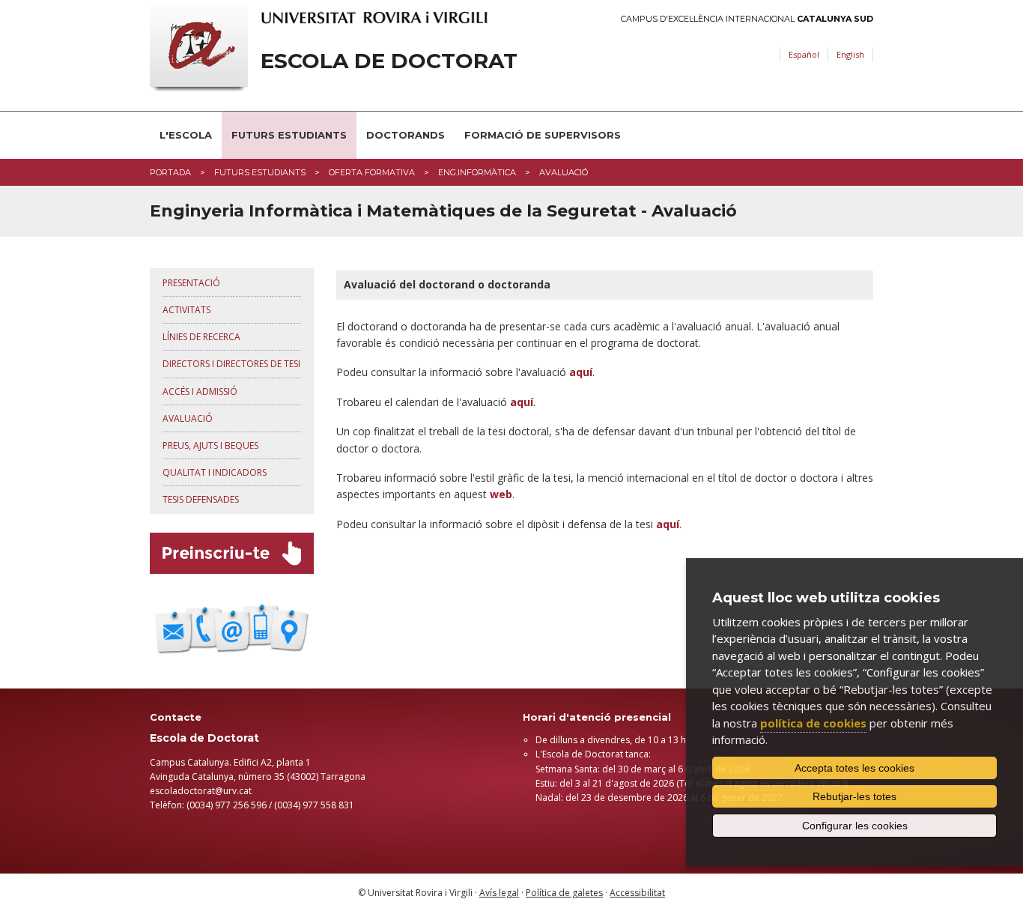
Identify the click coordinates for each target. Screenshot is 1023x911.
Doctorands (405, 135)
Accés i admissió (200, 391)
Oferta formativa (372, 172)
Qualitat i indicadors (215, 472)
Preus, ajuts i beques (210, 445)
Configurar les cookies (855, 826)
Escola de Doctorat (389, 61)
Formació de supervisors (542, 135)
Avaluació (188, 418)
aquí (521, 402)
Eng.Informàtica (477, 172)
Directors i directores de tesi (231, 363)
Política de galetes (564, 892)
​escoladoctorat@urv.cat (201, 790)
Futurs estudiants (289, 135)
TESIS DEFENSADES (201, 499)
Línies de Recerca (201, 336)
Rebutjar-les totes (854, 796)
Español (804, 54)
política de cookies (813, 722)
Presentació (191, 282)
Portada (170, 172)
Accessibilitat (637, 892)
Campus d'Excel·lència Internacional (747, 19)
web (501, 494)
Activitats (186, 309)
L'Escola (186, 135)
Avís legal (499, 892)
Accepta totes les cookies (854, 768)
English (850, 54)
